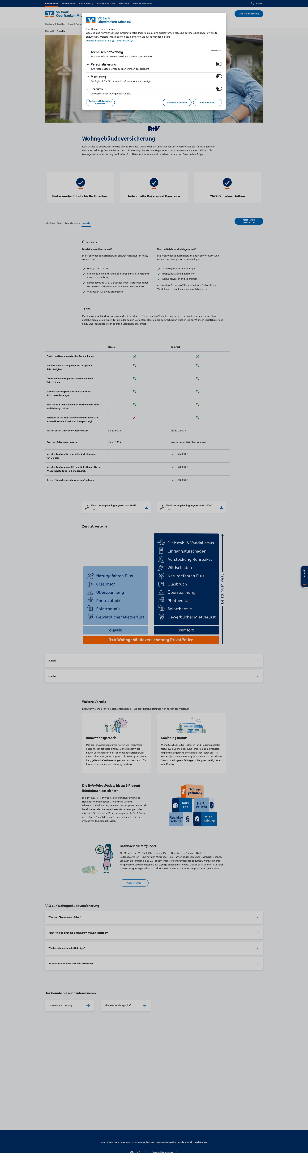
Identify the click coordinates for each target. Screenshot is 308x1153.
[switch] (219, 64)
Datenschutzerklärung (99, 40)
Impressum (123, 40)
